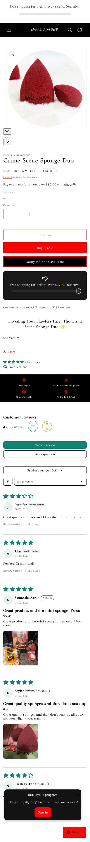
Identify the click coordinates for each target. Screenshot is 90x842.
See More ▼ (11, 337)
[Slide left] (7, 131)
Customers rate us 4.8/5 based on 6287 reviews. (37, 307)
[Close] (77, 794)
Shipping (7, 177)
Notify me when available (45, 261)
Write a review (45, 445)
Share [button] (11, 351)
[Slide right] (7, 142)
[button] (9, 30)
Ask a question (45, 454)
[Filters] (7, 482)
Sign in (43, 812)
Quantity (8, 205)
